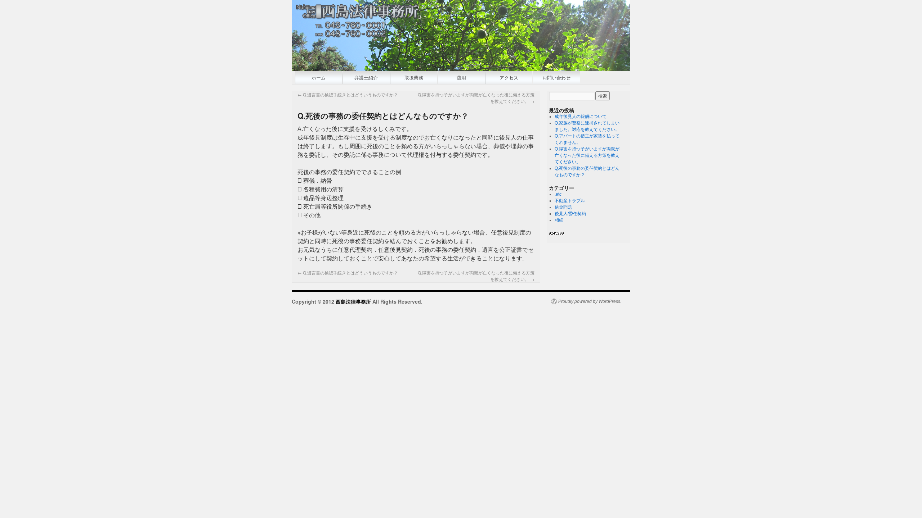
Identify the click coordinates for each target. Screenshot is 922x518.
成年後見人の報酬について (581, 116)
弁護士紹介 (366, 77)
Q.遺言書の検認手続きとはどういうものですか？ (347, 94)
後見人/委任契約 (570, 213)
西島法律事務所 (354, 301)
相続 (559, 220)
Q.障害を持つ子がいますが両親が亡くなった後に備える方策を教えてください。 (587, 155)
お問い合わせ (556, 77)
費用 (461, 77)
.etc (558, 194)
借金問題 (563, 207)
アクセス (509, 77)
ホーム (319, 77)
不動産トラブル (570, 200)
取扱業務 (413, 77)
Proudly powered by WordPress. (589, 301)
